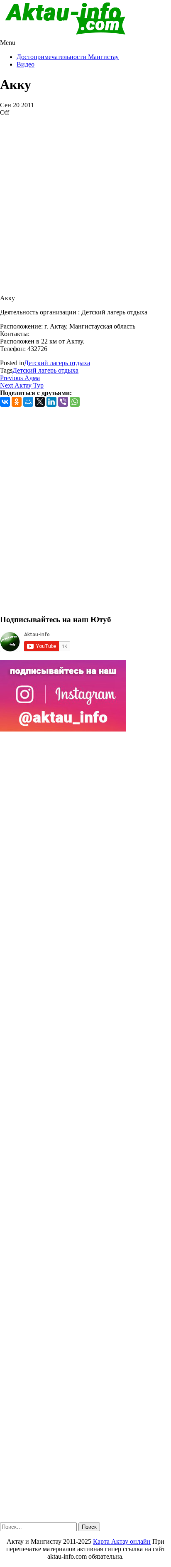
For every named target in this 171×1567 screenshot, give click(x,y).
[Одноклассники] (17, 402)
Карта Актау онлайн (122, 1541)
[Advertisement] (85, 202)
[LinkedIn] (51, 402)
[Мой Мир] (28, 402)
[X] (40, 402)
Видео (25, 64)
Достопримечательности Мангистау (68, 56)
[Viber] (63, 402)
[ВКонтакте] (5, 402)
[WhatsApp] (75, 402)
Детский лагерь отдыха (57, 362)
